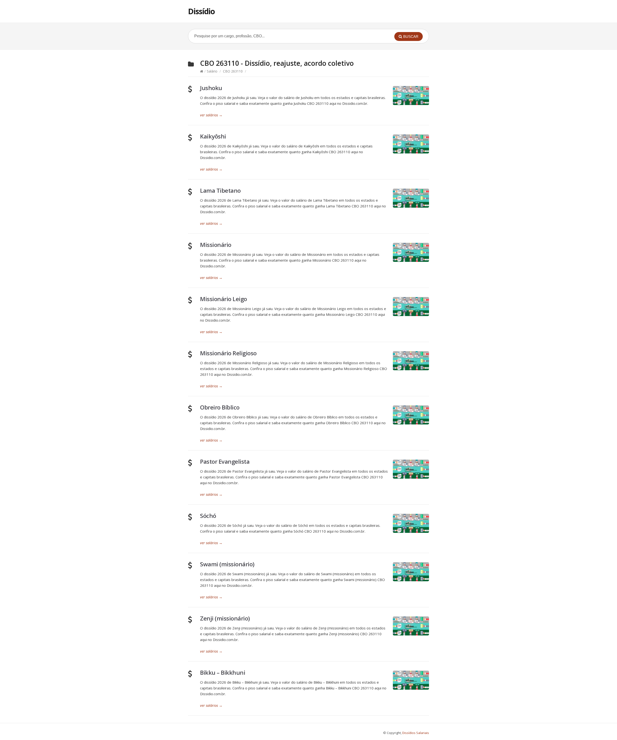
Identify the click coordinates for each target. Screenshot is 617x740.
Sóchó (208, 516)
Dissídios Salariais (415, 733)
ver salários (211, 114)
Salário (212, 71)
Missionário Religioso (228, 353)
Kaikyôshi (213, 136)
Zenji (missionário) (225, 618)
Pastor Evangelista (224, 461)
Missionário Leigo (223, 299)
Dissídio (201, 11)
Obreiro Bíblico (220, 407)
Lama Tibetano (220, 190)
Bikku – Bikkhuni (222, 672)
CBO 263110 (233, 71)
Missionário (215, 245)
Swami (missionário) (227, 564)
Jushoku (211, 88)
